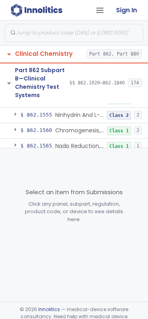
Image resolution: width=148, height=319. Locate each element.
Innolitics (49, 309)
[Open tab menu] (100, 10)
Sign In (126, 10)
